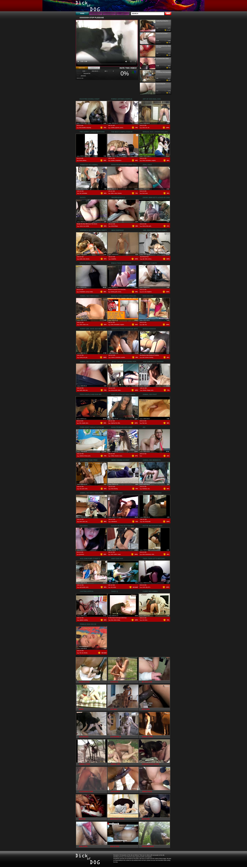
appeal (81, 620)
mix (80, 423)
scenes (147, 357)
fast (143, 423)
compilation (118, 160)
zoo (146, 127)
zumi (152, 390)
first (116, 423)
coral (84, 259)
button (115, 554)
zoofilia (113, 127)
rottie (152, 554)
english (154, 160)
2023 (81, 324)
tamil (81, 390)
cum (145, 291)
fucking (113, 291)
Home (82, 13)
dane (115, 620)
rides (146, 259)
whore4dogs (114, 226)
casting (86, 620)
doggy (148, 390)
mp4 (112, 554)
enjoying (88, 127)
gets (150, 226)
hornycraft (147, 521)
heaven (120, 193)
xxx (146, 324)
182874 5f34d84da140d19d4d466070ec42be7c (166, 71)
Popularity (109, 13)
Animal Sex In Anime (161, 33)
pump (83, 587)
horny (80, 160)
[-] (135, 71)
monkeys (144, 488)
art (148, 127)
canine (113, 357)
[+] (132, 72)
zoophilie (113, 259)
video (112, 193)
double (84, 127)
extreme (82, 456)
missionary (148, 554)
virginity (113, 423)
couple (83, 423)
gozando (81, 554)
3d (80, 653)
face (112, 620)
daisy (118, 620)
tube (86, 488)
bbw (147, 226)
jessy (112, 390)
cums (143, 587)
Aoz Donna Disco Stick (162, 58)
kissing (116, 488)
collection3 (114, 521)
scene (81, 226)
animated (84, 193)
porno (121, 127)
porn (89, 456)
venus (149, 259)
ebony (144, 226)
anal (143, 127)
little (119, 423)
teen (87, 423)
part (143, 357)
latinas (84, 160)
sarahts (123, 357)
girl (143, 259)
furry (146, 620)
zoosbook (117, 357)
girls (116, 291)
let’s (149, 587)
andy (114, 587)
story (84, 390)
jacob (115, 390)
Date (122, 13)
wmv (143, 554)
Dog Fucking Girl (160, 83)
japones (117, 127)
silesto (87, 259)
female (85, 653)
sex (80, 193)
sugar (119, 554)
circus (119, 291)
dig (146, 587)
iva (84, 226)
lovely (81, 357)
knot (80, 127)
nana (115, 193)
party (81, 259)
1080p (112, 456)
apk (143, 324)
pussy (87, 291)
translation (148, 160)
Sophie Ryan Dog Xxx (162, 21)
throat (85, 456)
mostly (87, 226)
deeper (144, 390)
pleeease (83, 75)
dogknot (149, 291)
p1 (143, 291)
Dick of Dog (88, 6)
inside (91, 291)
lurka (143, 160)
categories (96, 13)
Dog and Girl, (87, 73)
